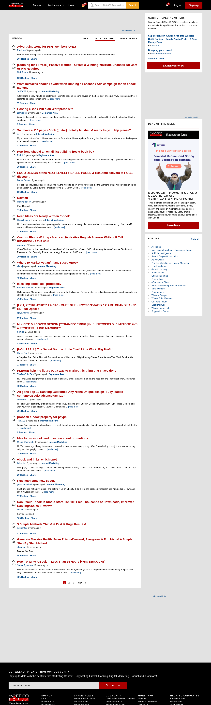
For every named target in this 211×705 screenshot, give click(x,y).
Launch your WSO (173, 65)
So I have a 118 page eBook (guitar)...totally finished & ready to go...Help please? (74, 130)
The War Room (81, 701)
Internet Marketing (50, 91)
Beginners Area (50, 113)
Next (81, 583)
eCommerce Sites (160, 282)
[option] (173, 180)
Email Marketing (159, 266)
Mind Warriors (158, 288)
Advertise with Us (128, 31)
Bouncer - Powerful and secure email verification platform (172, 195)
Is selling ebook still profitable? (39, 283)
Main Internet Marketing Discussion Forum (171, 250)
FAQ (43, 698)
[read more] (55, 99)
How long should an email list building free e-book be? (55, 151)
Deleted (22, 198)
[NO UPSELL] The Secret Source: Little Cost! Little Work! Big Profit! (65, 349)
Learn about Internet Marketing (120, 698)
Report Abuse (47, 701)
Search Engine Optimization (164, 256)
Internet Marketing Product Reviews (168, 285)
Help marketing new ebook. (36, 480)
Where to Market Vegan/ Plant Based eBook (47, 262)
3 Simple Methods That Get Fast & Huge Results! (51, 524)
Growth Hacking (159, 269)
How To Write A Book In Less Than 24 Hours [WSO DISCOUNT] (61, 561)
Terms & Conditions (147, 701)
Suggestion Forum (160, 311)
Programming (157, 292)
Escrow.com (176, 701)
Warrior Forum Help (160, 308)
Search (132, 5)
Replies (23, 59)
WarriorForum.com (161, 53)
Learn (72, 5)
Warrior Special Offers (84, 698)
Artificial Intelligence (161, 253)
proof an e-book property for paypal (42, 417)
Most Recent (105, 38)
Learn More (173, 225)
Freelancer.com (177, 698)
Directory (142, 698)
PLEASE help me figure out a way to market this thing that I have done (66, 370)
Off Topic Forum (159, 301)
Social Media (157, 272)
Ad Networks (157, 259)
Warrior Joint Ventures (162, 298)
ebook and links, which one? (37, 459)
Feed (86, 38)
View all (195, 239)
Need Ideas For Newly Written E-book (43, 216)
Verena (155, 45)
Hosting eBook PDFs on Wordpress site (45, 109)
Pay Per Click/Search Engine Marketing (170, 263)
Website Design (158, 295)
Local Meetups (158, 305)
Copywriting (157, 279)
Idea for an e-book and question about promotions (52, 438)
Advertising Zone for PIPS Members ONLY (46, 46)
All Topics (156, 247)
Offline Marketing (159, 276)
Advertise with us (114, 701)
